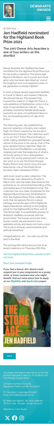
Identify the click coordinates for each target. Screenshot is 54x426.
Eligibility (16, 281)
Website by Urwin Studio (15, 409)
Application (32, 281)
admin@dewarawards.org (21, 395)
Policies (21, 403)
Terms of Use (9, 403)
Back (9, 356)
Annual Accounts (34, 403)
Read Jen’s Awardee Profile (17, 263)
